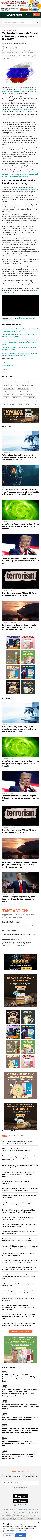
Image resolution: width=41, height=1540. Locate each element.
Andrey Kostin (10, 51)
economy (12, 55)
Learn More (9, 1535)
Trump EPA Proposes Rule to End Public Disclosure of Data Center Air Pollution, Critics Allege (19, 1261)
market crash (6, 57)
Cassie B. (13, 452)
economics (5, 55)
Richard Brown (14, 43)
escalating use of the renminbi (25, 189)
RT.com (4, 362)
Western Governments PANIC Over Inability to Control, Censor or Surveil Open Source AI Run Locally (20, 1407)
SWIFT (4, 58)
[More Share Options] (17, 47)
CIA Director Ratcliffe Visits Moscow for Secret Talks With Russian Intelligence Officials (18, 1150)
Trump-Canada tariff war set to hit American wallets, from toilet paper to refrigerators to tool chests (18, 1276)
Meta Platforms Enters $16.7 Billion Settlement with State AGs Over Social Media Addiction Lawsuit (18, 1174)
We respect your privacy (20, 1487)
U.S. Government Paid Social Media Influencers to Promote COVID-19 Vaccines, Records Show (19, 1268)
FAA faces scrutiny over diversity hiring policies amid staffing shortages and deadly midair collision (19, 627)
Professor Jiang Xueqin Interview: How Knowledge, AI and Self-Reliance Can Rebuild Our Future (19, 1443)
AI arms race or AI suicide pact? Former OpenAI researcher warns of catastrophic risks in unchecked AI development (20, 491)
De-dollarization (32, 52)
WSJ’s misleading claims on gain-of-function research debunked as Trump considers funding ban (19, 457)
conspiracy (5, 52)
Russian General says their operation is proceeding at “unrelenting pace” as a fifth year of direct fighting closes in (19, 1158)
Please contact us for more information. (14, 945)
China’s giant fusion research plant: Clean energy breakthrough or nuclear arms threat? (20, 526)
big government (19, 51)
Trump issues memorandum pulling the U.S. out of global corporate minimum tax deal (20, 560)
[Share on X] (13, 47)
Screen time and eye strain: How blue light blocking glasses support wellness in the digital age (19, 1324)
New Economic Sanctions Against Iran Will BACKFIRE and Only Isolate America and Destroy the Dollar (18, 1456)
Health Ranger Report (10, 1367)
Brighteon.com (8, 320)
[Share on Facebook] (10, 47)
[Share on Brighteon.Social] (3, 47)
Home (4, 30)
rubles (30, 57)
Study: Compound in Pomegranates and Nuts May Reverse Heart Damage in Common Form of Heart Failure (19, 1316)
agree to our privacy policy (16, 1531)
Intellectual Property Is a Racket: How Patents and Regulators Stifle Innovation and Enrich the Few (19, 1239)
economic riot (27, 54)
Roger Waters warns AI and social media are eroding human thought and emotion (20, 1166)
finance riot (24, 55)
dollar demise (6, 54)
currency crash (13, 52)
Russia (34, 57)
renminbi (22, 57)
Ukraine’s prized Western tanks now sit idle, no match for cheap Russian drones (18, 1218)
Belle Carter (14, 622)
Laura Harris (14, 556)
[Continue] (37, 1483)
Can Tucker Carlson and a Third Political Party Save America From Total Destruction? (20, 1419)
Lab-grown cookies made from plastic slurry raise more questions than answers (18, 1225)
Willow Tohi (13, 487)
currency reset (23, 52)
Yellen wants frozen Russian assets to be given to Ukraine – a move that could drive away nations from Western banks (20, 342)
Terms (17, 1511)
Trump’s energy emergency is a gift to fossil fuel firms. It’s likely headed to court (18, 899)
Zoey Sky (13, 590)
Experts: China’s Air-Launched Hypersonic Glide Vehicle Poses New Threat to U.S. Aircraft (18, 1211)
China (30, 51)
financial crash (32, 55)
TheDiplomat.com (7, 366)
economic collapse (16, 54)
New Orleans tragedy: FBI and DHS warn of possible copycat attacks (20, 594)
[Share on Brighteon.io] (7, 47)
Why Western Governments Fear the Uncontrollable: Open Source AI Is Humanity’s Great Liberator (18, 1307)
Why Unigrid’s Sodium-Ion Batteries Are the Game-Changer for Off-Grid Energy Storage (19, 1189)
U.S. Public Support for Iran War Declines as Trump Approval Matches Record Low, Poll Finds (19, 1292)
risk (26, 57)
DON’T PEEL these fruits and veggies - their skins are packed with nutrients (19, 1254)
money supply (14, 57)
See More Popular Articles (20, 1331)
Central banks (12, 30)
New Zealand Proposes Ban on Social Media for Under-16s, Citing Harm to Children (18, 1142)
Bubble (26, 51)
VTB (7, 58)
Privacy (12, 1511)
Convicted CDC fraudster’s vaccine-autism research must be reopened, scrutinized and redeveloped (20, 1247)
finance (18, 55)
